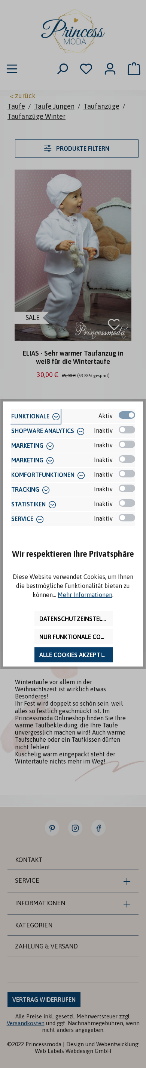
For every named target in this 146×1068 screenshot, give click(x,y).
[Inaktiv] (127, 429)
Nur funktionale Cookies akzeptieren (76, 636)
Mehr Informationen (85, 594)
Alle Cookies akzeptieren (76, 654)
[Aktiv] (127, 415)
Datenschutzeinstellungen (76, 618)
